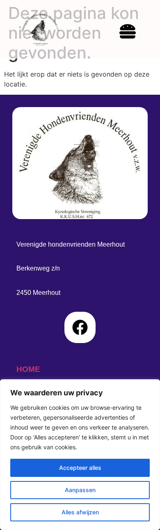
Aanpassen (80, 489)
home (28, 369)
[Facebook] (80, 327)
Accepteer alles (80, 467)
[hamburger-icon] (127, 32)
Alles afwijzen (80, 512)
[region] (80, 454)
